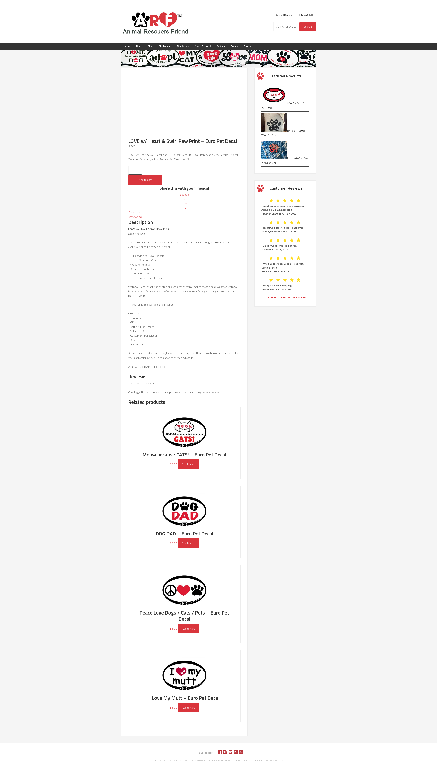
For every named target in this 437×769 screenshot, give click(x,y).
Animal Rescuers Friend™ (155, 23)
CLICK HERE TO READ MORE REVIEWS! (285, 297)
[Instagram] (226, 753)
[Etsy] (242, 753)
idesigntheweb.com (271, 760)
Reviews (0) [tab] (135, 216)
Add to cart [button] (188, 464)
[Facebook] (221, 753)
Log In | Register (285, 15)
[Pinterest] (237, 753)
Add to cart (145, 179)
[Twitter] (231, 753)
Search (308, 26)
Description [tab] (135, 212)
